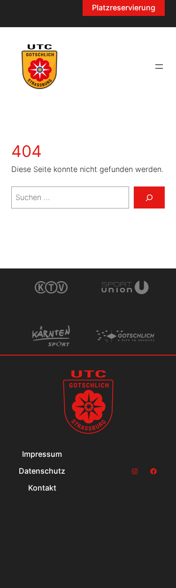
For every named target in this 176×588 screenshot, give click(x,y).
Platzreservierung (123, 7)
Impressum (42, 454)
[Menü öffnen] (159, 66)
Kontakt (42, 487)
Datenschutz (42, 471)
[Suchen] (149, 197)
